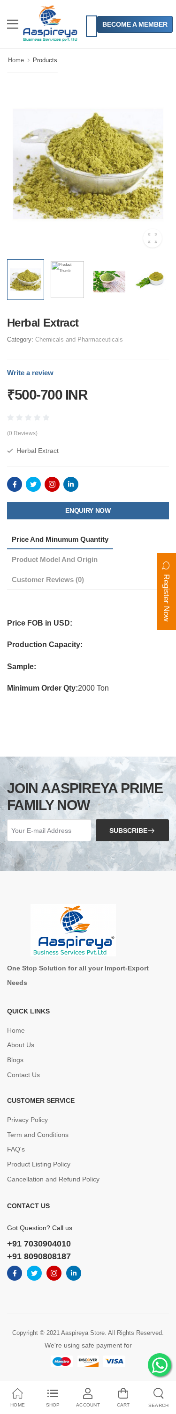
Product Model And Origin (55, 559)
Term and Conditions (38, 1134)
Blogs (15, 1060)
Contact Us (23, 1075)
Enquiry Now (87, 510)
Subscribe (128, 830)
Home (16, 60)
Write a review (30, 373)
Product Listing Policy (38, 1164)
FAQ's (16, 1149)
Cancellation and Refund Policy (53, 1179)
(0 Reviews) (22, 433)
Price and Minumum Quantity (60, 539)
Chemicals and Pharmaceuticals (79, 339)
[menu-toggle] (12, 24)
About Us (20, 1045)
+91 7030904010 (39, 1243)
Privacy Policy (27, 1119)
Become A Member (135, 24)
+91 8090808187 (39, 1256)
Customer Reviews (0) (48, 579)
